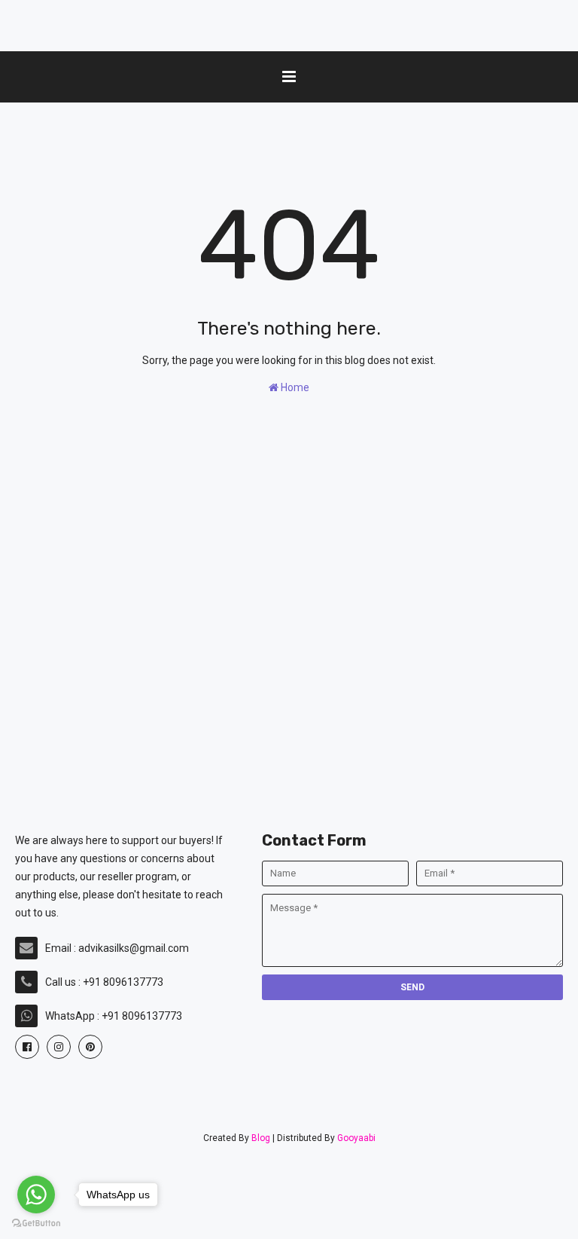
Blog (260, 1138)
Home (293, 387)
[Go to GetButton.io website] (36, 1223)
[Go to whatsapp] (36, 1194)
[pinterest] (90, 1047)
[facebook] (27, 1047)
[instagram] (59, 1047)
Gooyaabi (356, 1138)
